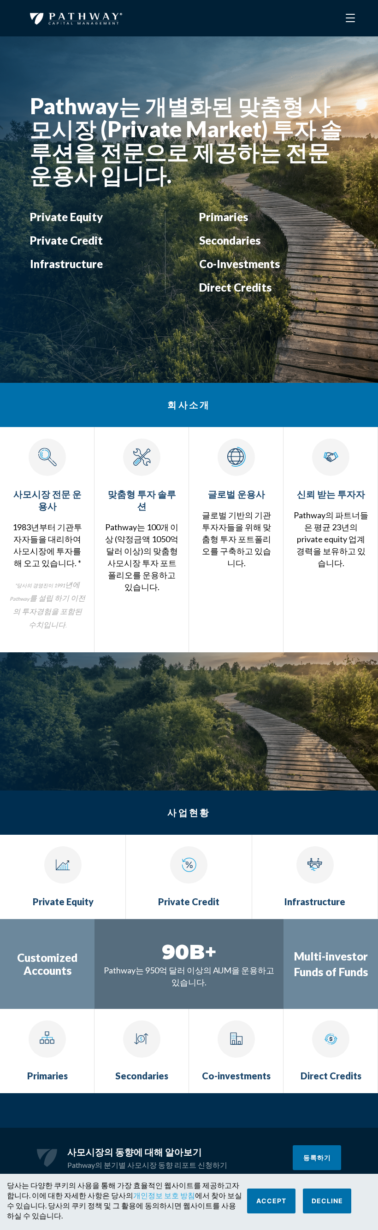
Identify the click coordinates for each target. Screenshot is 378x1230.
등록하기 (317, 1157)
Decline (327, 1201)
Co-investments (239, 263)
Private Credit (66, 240)
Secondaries (229, 240)
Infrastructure (66, 263)
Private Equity (66, 216)
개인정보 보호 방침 (164, 1195)
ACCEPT (271, 1201)
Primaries (223, 216)
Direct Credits (235, 287)
